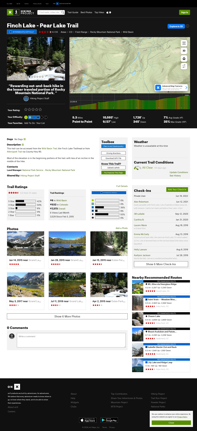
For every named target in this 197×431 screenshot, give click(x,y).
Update (179, 172)
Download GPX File (113, 158)
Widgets (75, 402)
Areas (63, 32)
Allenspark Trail (14, 151)
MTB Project (117, 406)
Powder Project (158, 402)
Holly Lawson (140, 249)
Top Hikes (99, 12)
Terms (104, 427)
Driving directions (113, 153)
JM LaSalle (139, 213)
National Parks (158, 406)
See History (175, 175)
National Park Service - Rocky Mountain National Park (48, 170)
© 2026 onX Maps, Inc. (91, 427)
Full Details (122, 186)
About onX (13, 407)
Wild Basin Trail (49, 148)
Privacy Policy (182, 417)
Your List (40, 123)
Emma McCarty (141, 234)
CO (70, 32)
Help (73, 398)
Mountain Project (119, 402)
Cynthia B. (139, 219)
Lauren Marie (140, 225)
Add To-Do (29, 123)
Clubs (73, 406)
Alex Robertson (141, 201)
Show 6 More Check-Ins (161, 264)
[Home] (22, 12)
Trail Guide (72, 12)
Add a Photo (122, 228)
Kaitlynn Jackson (142, 255)
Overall (61, 208)
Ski (47, 3)
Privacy (112, 427)
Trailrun (37, 3)
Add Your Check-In (177, 189)
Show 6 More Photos (67, 316)
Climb (9, 3)
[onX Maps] (14, 389)
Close (171, 422)
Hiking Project (158, 393)
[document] (171, 419)
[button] (10, 58)
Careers (11, 411)
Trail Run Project (159, 398)
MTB (18, 3)
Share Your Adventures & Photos (126, 398)
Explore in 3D (176, 26)
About (74, 393)
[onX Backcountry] (62, 3)
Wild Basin (128, 32)
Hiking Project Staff (39, 98)
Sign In (184, 12)
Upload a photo (113, 167)
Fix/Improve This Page (113, 172)
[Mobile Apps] (108, 12)
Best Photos (86, 12)
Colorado (63, 204)
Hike (27, 3)
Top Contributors (119, 393)
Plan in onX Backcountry (113, 146)
